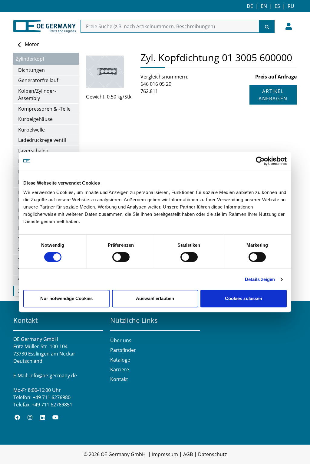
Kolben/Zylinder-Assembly (37, 95)
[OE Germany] (44, 26)
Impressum (165, 454)
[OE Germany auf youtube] (55, 416)
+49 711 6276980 (52, 397)
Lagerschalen (33, 150)
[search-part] (267, 26)
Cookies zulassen (243, 298)
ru (291, 6)
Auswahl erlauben (155, 298)
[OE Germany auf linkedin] (43, 416)
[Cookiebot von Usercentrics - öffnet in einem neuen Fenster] (260, 160)
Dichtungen (31, 70)
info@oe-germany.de (53, 375)
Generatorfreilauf (38, 80)
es (277, 6)
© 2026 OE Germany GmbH (115, 454)
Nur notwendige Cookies (66, 298)
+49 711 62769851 (52, 404)
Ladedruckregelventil (42, 140)
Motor (32, 44)
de (250, 6)
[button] (289, 26)
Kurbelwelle (31, 129)
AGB (188, 454)
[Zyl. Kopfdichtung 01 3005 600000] (109, 72)
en (264, 6)
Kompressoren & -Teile (44, 108)
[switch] (121, 257)
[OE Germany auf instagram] (30, 416)
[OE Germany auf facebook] (17, 416)
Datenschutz (212, 454)
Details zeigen (260, 279)
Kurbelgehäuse (35, 119)
